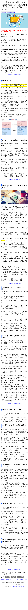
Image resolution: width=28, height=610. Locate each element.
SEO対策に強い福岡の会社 (14, 74)
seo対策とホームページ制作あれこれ (19, 586)
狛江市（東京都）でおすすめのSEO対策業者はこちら (14, 579)
